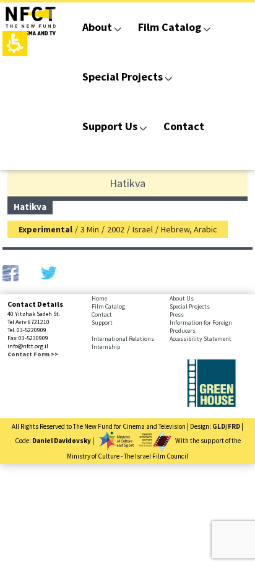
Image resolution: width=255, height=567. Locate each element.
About (97, 27)
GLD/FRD (226, 426)
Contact (183, 126)
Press (177, 314)
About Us (182, 298)
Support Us (109, 126)
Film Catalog (169, 27)
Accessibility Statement (200, 339)
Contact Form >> (32, 354)
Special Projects (122, 76)
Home (99, 298)
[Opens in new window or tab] (211, 404)
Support (102, 323)
